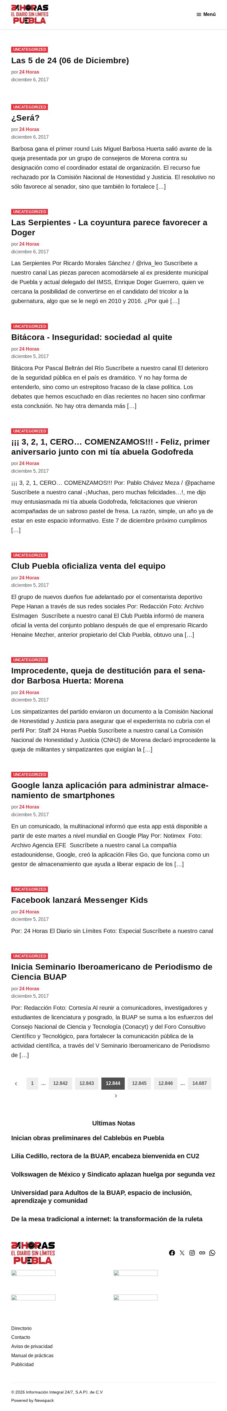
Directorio (21, 1328)
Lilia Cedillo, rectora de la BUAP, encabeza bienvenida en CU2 (105, 1156)
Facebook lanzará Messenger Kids (79, 900)
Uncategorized (29, 49)
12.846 (165, 1083)
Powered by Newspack (32, 1400)
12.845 (139, 1083)
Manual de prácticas (32, 1355)
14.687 (199, 1083)
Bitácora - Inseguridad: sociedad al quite (91, 337)
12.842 (60, 1083)
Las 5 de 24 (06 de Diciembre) (70, 60)
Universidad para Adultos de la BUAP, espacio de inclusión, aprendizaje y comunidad (101, 1196)
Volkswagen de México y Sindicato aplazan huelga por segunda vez (113, 1174)
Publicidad (22, 1364)
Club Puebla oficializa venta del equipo (88, 566)
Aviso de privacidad (32, 1346)
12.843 (87, 1083)
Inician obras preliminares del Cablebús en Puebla (87, 1138)
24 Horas (29, 71)
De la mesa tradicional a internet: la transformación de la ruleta (106, 1219)
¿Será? (25, 117)
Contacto (20, 1337)
